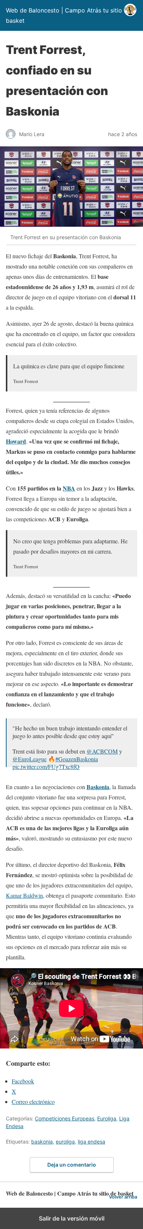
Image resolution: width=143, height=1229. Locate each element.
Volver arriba (123, 1197)
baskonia (42, 1141)
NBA (69, 488)
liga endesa (91, 1141)
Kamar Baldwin (24, 895)
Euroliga (106, 1118)
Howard (16, 441)
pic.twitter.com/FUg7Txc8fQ (46, 766)
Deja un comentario (71, 1164)
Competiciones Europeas (64, 1118)
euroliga (65, 1141)
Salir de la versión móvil (71, 1218)
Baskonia (98, 787)
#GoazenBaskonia (76, 759)
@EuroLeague (29, 759)
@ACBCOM (102, 751)
